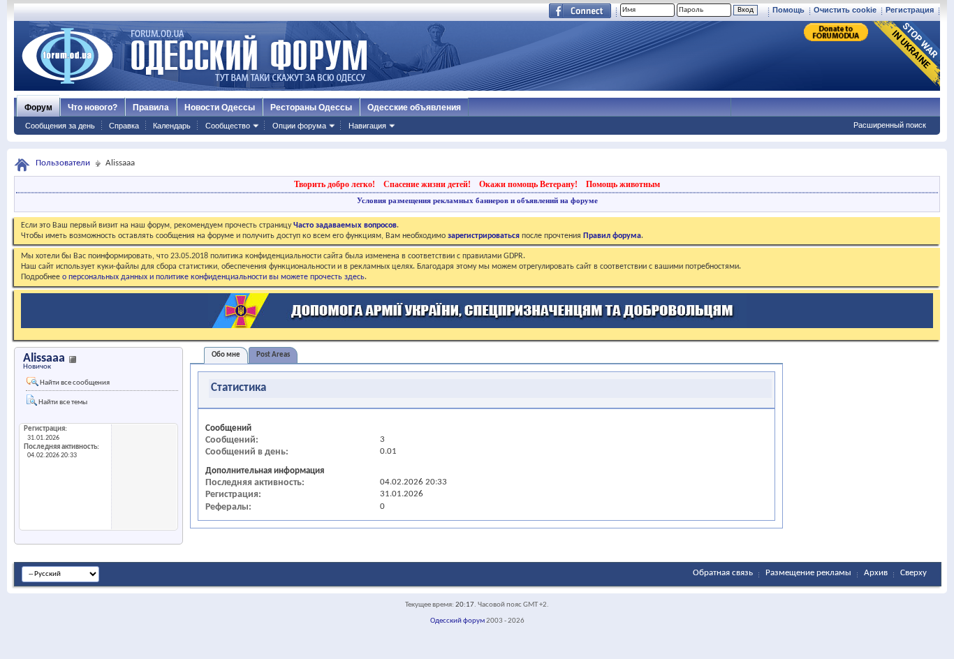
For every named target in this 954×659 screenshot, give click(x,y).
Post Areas (273, 355)
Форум (38, 107)
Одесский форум (457, 621)
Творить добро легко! (334, 184)
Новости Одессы (219, 107)
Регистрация (910, 10)
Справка (124, 125)
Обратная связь (723, 572)
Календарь (172, 125)
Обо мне (226, 355)
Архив (876, 572)
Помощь (788, 10)
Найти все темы (62, 402)
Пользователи (63, 163)
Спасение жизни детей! (427, 184)
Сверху (913, 572)
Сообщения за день (60, 125)
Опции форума (299, 125)
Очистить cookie (845, 10)
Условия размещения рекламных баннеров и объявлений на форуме (477, 200)
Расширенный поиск (889, 125)
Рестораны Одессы (311, 107)
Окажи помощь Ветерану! (528, 184)
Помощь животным (623, 184)
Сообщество (227, 125)
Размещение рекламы (808, 572)
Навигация (367, 125)
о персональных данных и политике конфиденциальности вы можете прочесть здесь (213, 277)
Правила (151, 107)
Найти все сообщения (74, 383)
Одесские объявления (414, 107)
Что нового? (92, 107)
